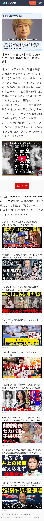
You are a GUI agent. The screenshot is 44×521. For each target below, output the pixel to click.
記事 (32, 3)
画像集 (39, 3)
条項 (24, 517)
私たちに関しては (7, 517)
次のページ (22, 186)
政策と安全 (18, 517)
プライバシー (31, 517)
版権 (37, 517)
